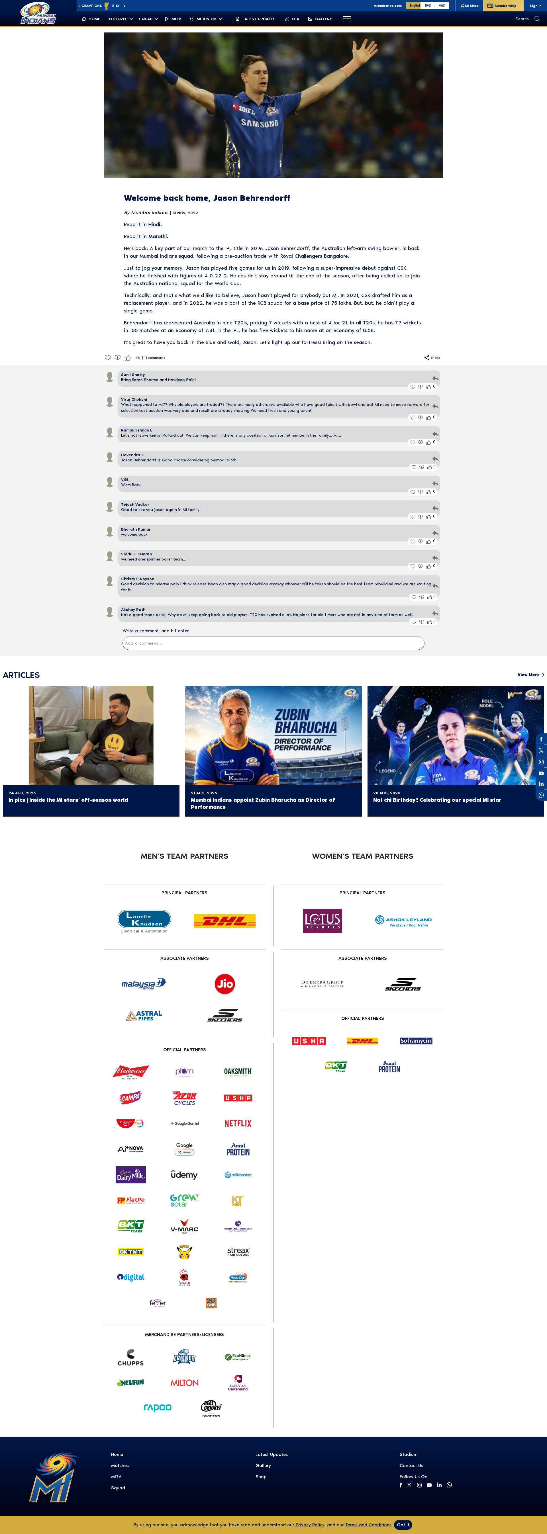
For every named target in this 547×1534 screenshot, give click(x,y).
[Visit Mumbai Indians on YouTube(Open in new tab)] (541, 773)
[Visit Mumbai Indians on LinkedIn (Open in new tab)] (541, 784)
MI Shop (472, 6)
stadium (408, 1454)
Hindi (154, 224)
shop (261, 1476)
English (415, 5)
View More (529, 674)
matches (120, 1465)
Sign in (535, 6)
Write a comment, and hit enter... (157, 630)
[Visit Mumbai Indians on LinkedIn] (439, 1484)
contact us (411, 1465)
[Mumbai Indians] (38, 13)
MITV (116, 1476)
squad (118, 1487)
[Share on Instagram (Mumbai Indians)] (419, 1485)
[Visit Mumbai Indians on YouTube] (429, 1485)
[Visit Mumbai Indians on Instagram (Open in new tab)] (541, 762)
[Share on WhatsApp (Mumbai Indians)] (449, 1485)
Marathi (157, 236)
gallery (263, 1465)
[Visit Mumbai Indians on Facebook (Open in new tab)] (541, 739)
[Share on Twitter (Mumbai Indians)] (409, 1485)
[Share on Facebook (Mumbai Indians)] (401, 1485)
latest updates (272, 1454)
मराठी (442, 5)
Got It (403, 1524)
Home (117, 1454)
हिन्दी (427, 5)
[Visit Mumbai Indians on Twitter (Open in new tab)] (541, 750)
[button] (107, 357)
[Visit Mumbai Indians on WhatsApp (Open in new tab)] (541, 795)
